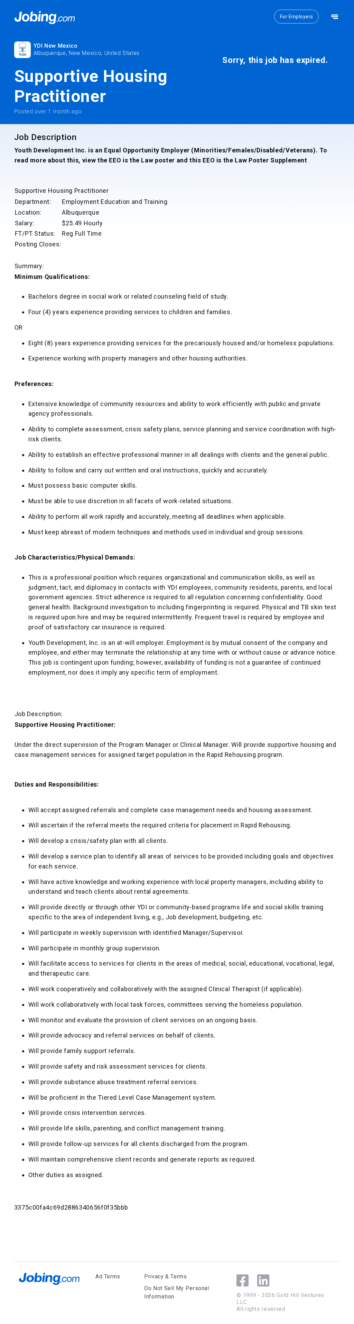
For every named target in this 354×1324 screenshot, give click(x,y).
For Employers (296, 16)
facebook (242, 1280)
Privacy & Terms (165, 1276)
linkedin (263, 1280)
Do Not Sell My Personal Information (176, 1292)
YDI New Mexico (56, 46)
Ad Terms (107, 1276)
